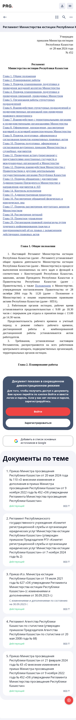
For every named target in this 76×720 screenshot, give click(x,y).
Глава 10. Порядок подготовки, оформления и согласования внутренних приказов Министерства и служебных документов (34, 147)
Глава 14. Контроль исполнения (22, 190)
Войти (38, 411)
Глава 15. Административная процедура (27, 194)
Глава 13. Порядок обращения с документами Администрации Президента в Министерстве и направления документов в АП (31, 182)
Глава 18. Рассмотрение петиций (22, 214)
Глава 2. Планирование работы (21, 80)
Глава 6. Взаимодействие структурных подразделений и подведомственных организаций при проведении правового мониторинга (37, 111)
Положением (43, 285)
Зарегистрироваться (38, 423)
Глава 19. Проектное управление (22, 218)
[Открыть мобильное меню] (70, 6)
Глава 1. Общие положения (19, 76)
